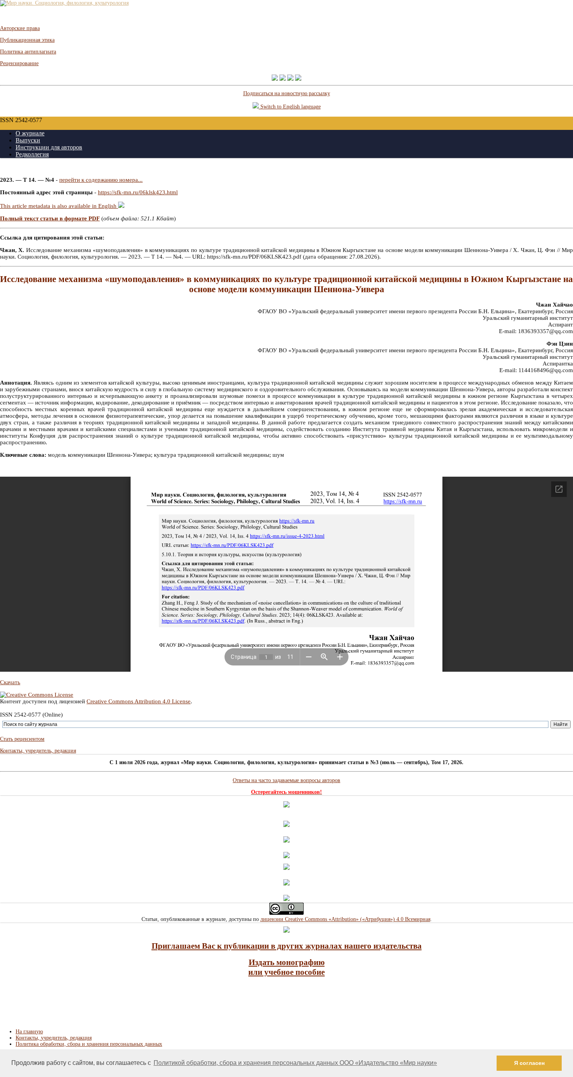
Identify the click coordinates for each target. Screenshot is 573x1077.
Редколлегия (32, 154)
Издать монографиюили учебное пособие (286, 967)
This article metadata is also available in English (59, 206)
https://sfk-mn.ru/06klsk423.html (138, 192)
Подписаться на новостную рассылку (286, 93)
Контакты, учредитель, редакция (38, 751)
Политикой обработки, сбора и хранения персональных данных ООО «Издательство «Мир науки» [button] (295, 1062)
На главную (29, 1031)
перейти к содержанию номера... (101, 180)
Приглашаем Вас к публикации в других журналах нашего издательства (287, 946)
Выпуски (28, 140)
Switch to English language (290, 107)
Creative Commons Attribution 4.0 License (139, 701)
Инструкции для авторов (49, 147)
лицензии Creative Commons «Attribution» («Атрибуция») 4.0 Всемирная (345, 919)
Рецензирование (19, 63)
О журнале (30, 133)
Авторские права (20, 28)
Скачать (10, 682)
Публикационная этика (27, 40)
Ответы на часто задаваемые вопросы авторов (286, 780)
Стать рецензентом (22, 739)
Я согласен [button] (529, 1063)
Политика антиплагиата (28, 52)
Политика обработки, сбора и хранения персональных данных (89, 1044)
